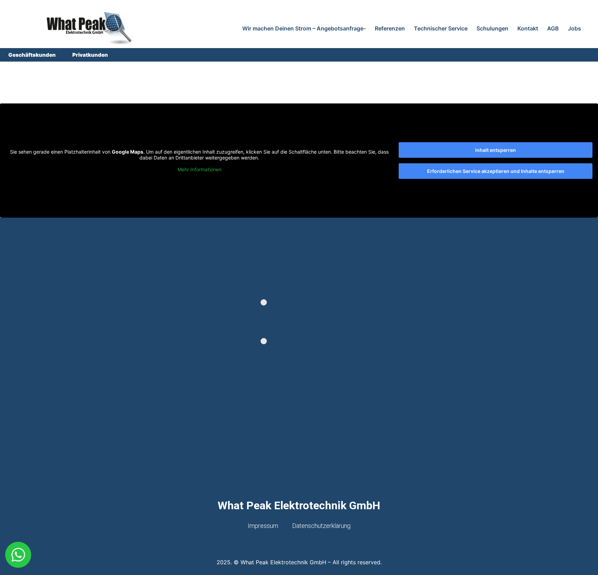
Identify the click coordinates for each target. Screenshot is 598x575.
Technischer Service (441, 28)
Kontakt (527, 28)
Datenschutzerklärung (321, 525)
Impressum (263, 525)
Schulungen (492, 28)
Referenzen (390, 28)
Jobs (574, 28)
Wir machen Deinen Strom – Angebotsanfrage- (304, 28)
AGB (553, 28)
